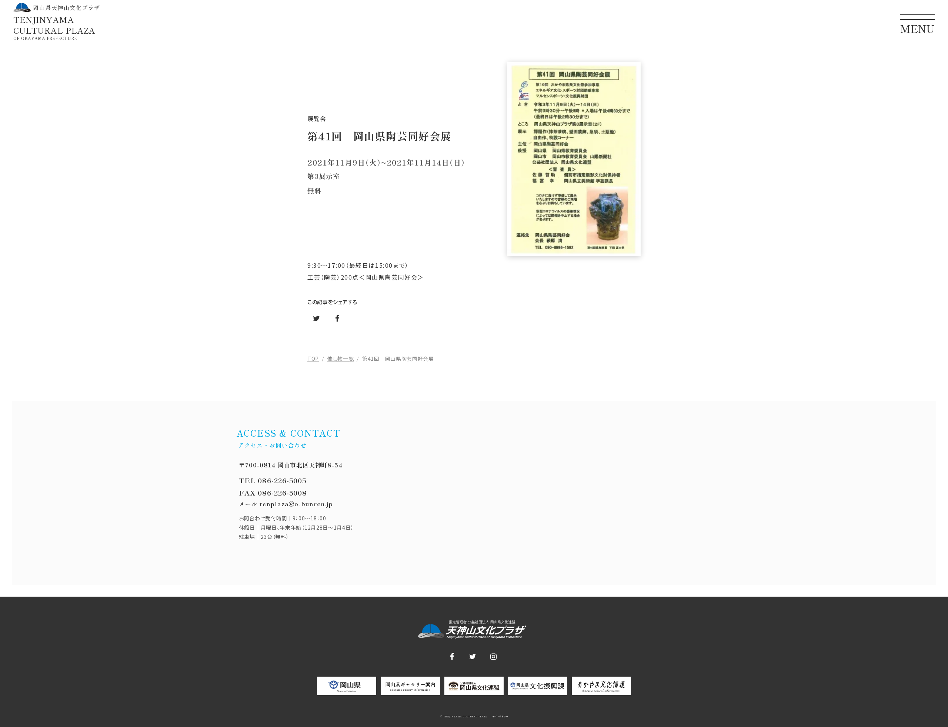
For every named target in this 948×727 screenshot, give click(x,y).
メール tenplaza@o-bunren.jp (286, 503)
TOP (313, 358)
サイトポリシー (499, 716)
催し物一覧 (340, 358)
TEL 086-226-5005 (273, 480)
